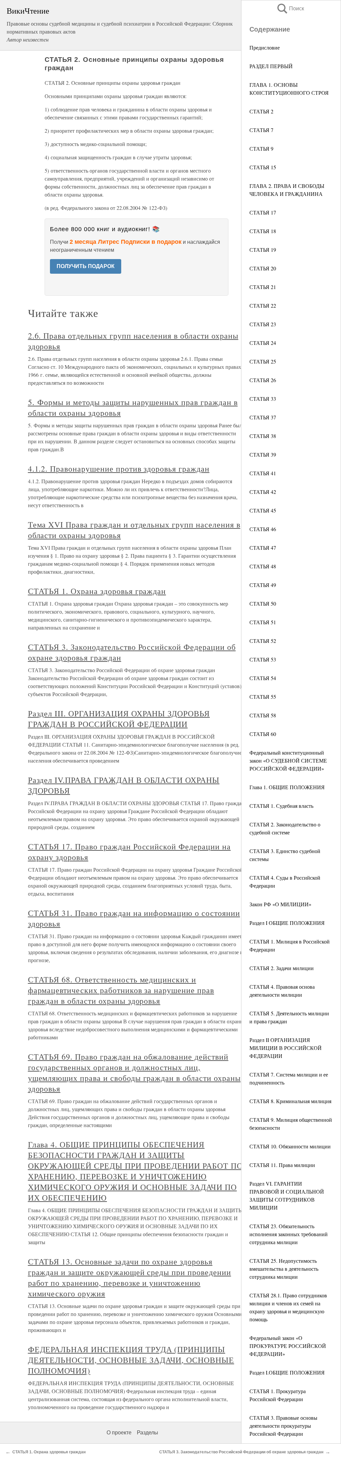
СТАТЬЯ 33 (262, 398)
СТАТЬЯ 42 (262, 491)
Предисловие (264, 47)
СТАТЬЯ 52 (262, 640)
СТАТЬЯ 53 (262, 659)
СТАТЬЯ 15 (262, 167)
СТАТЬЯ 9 (261, 148)
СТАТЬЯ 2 (261, 111)
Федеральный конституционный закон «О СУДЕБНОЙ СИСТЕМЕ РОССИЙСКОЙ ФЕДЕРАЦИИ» (288, 760)
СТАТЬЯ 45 (262, 510)
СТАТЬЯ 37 (262, 417)
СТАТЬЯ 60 (262, 733)
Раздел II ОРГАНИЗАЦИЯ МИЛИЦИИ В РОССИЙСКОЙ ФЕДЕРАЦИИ (285, 1047)
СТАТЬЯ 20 (262, 268)
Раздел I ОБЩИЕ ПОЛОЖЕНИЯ (287, 922)
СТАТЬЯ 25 (262, 361)
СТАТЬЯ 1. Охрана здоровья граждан (97, 591)
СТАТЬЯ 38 (262, 435)
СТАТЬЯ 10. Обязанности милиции (290, 1146)
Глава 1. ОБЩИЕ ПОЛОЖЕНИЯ (287, 787)
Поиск (290, 8)
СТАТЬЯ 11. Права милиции (282, 1164)
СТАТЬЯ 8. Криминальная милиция (290, 1100)
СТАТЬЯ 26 (262, 379)
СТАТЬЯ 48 (262, 566)
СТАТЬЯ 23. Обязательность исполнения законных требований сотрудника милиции (288, 1234)
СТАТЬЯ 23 (262, 324)
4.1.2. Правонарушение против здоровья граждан (118, 468)
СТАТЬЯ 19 (262, 249)
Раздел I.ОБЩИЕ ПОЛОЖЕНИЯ (287, 1372)
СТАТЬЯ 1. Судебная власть (281, 805)
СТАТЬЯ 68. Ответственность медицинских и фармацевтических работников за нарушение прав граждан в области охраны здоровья (121, 990)
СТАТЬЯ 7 (261, 129)
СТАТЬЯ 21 (262, 286)
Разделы (147, 1432)
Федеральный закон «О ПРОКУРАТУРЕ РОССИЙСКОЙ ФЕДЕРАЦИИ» (287, 1345)
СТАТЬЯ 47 (262, 547)
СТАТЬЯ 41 (262, 473)
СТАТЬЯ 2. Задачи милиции (281, 967)
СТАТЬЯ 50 (262, 603)
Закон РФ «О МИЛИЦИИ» (280, 904)
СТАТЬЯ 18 (262, 230)
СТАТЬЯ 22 (262, 305)
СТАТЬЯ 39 (262, 454)
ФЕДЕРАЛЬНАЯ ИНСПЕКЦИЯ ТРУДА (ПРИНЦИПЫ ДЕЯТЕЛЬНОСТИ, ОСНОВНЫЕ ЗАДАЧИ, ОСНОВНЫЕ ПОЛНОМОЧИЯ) (131, 1360)
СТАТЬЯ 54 (262, 677)
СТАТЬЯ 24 (262, 342)
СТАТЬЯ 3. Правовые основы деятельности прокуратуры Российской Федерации (283, 1425)
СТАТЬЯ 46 (262, 528)
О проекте (119, 1432)
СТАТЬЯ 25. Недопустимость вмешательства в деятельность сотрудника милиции (283, 1268)
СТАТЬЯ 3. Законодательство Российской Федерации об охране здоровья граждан (241, 1452)
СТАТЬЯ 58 (262, 715)
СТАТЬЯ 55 (262, 696)
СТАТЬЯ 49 (262, 584)
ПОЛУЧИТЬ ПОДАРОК (86, 266)
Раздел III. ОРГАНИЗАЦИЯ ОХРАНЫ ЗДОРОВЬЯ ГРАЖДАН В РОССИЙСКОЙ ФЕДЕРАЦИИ (119, 718)
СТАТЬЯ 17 (262, 212)
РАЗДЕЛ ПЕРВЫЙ (271, 66)
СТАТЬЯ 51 (262, 622)
